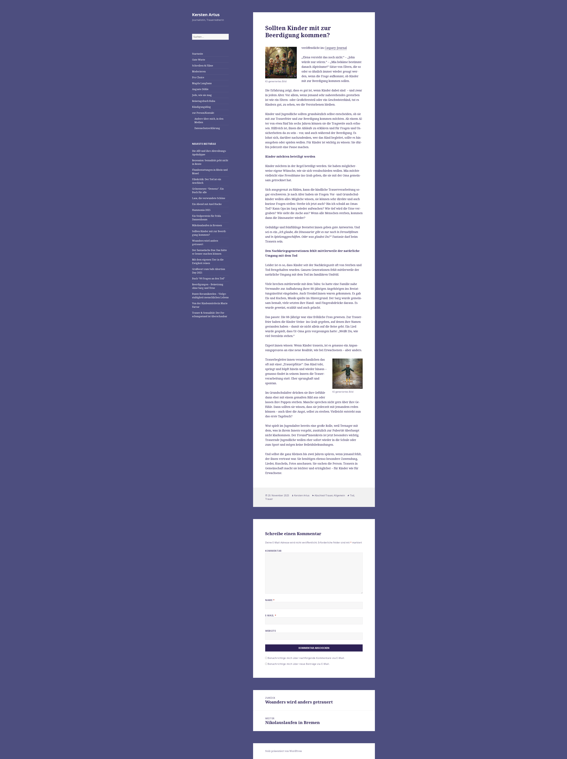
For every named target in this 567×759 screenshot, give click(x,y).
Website (270, 630)
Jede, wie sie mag (202, 95)
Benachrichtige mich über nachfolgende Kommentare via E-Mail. (306, 658)
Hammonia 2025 (201, 210)
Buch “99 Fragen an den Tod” (208, 278)
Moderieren (199, 71)
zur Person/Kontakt (203, 112)
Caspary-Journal (336, 48)
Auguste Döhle (200, 89)
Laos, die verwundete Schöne (208, 198)
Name (270, 600)
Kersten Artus (206, 14)
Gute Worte (198, 59)
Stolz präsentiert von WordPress (283, 751)
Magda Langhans (202, 83)
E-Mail (270, 615)
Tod (352, 495)
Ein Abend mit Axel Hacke (207, 204)
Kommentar (273, 550)
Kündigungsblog (201, 107)
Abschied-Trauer (324, 495)
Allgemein (339, 495)
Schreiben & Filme (202, 65)
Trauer (269, 499)
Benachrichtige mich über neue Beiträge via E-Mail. (299, 664)
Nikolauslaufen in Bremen (207, 225)
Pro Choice (198, 77)
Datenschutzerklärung (207, 128)
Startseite (197, 53)
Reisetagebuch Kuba (203, 101)
